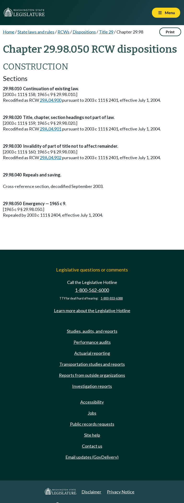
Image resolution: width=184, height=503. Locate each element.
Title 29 (106, 31)
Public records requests (92, 424)
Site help (92, 435)
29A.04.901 (50, 128)
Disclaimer (91, 491)
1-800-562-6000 (92, 290)
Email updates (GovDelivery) (92, 457)
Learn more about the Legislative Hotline (92, 310)
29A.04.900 (50, 100)
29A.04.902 (50, 157)
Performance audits (92, 342)
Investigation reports (92, 386)
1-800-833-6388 (112, 298)
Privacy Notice (120, 491)
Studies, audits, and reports (92, 331)
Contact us (92, 446)
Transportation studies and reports (92, 364)
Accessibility (92, 402)
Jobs (92, 413)
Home (8, 31)
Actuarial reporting (92, 353)
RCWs (63, 31)
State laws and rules (35, 31)
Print (170, 31)
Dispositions (84, 31)
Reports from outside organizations (92, 375)
